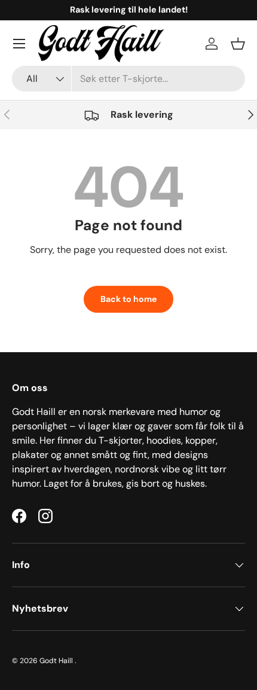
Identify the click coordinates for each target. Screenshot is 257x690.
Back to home (128, 299)
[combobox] (128, 78)
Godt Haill (57, 660)
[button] (238, 43)
